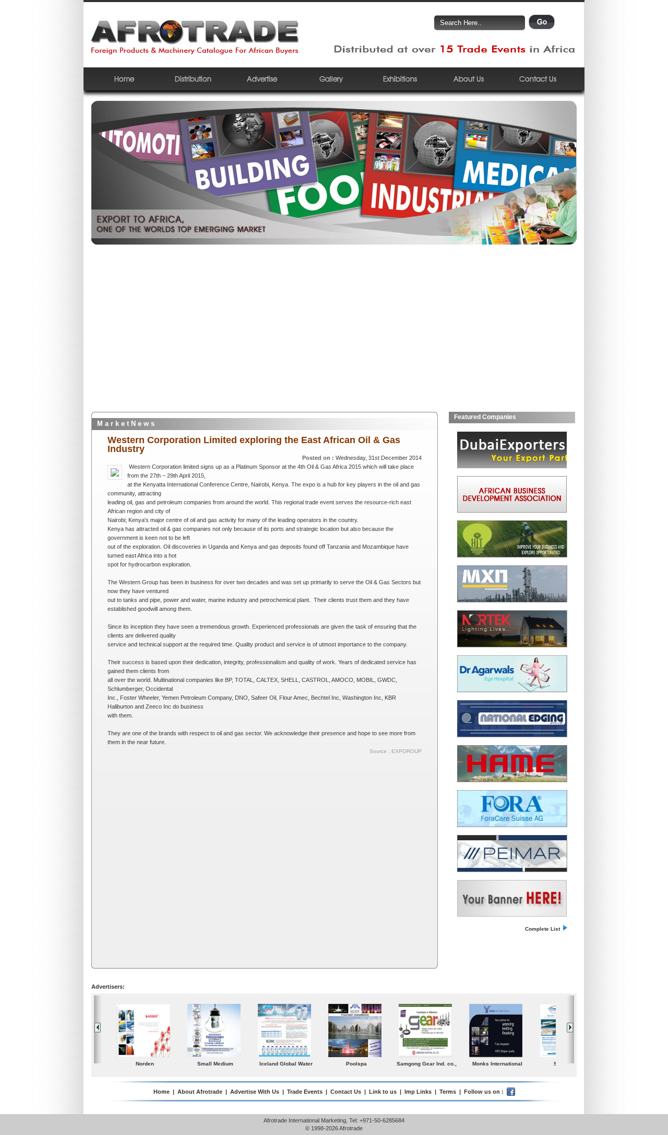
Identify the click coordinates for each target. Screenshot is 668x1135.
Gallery (331, 79)
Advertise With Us (254, 1091)
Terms (447, 1091)
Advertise (262, 79)
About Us (469, 79)
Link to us (383, 1091)
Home (124, 79)
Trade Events (305, 1091)
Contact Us (537, 79)
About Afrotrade (199, 1091)
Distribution (193, 79)
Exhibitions (400, 79)
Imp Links (418, 1091)
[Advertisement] (334, 333)
